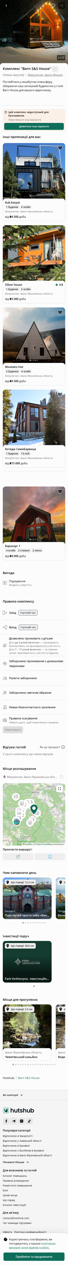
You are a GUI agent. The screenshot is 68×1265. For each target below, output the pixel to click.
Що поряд (9, 1200)
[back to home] (6, 5)
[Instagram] (21, 1121)
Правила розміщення (16, 1180)
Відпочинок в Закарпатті (18, 1136)
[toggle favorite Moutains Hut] (60, 312)
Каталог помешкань (15, 1175)
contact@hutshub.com (16, 1218)
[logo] (18, 1110)
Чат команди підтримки (17, 1223)
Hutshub (8, 1078)
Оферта (7, 1232)
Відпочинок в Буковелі (16, 1145)
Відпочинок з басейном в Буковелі (23, 1150)
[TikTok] (29, 1121)
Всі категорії (10, 1095)
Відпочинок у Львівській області (22, 1140)
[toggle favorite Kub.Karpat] (60, 148)
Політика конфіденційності (30, 1232)
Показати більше (13, 1162)
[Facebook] (6, 1121)
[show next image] (60, 172)
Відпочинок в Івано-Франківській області (27, 1155)
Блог (5, 1190)
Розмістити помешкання (17, 1185)
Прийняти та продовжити (34, 1257)
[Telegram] (13, 1121)
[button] (52, 747)
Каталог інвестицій (14, 1205)
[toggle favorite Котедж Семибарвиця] (60, 395)
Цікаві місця (10, 1195)
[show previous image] (7, 172)
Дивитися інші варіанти (34, 126)
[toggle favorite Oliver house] (60, 230)
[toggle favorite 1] (60, 491)
